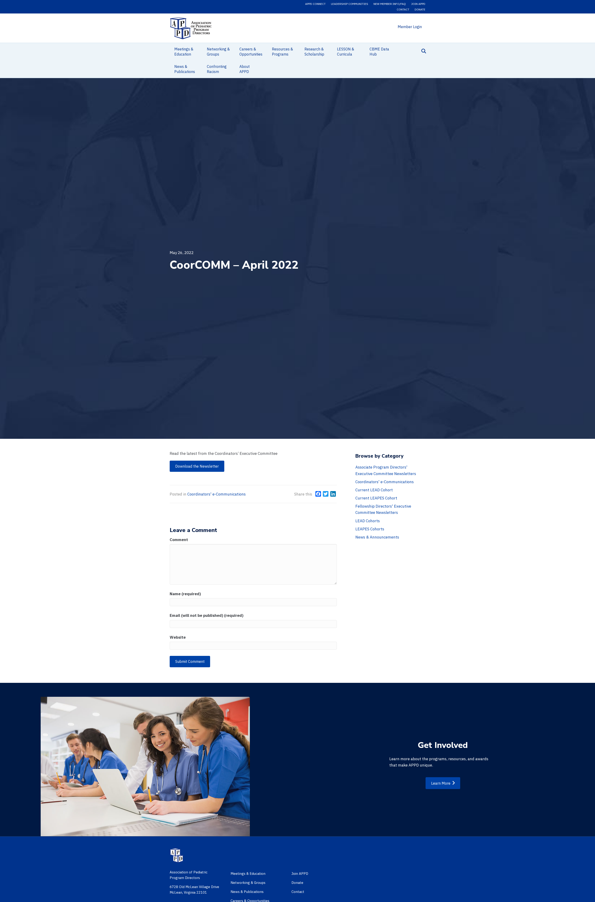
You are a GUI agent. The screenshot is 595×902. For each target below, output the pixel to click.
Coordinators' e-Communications (216, 494)
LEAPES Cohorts (369, 529)
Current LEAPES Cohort (376, 498)
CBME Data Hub (379, 51)
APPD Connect (315, 4)
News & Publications (184, 69)
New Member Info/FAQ (390, 4)
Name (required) (185, 593)
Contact (403, 9)
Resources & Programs (282, 51)
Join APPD (418, 4)
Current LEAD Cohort (374, 489)
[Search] (422, 51)
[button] (197, 466)
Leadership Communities (349, 4)
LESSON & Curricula (345, 51)
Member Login (410, 26)
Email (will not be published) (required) (206, 615)
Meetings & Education (183, 51)
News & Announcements (377, 537)
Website (178, 637)
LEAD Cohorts (367, 520)
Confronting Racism (217, 69)
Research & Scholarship (314, 51)
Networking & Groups (218, 51)
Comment (179, 539)
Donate (420, 9)
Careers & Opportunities (250, 51)
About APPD (244, 69)
